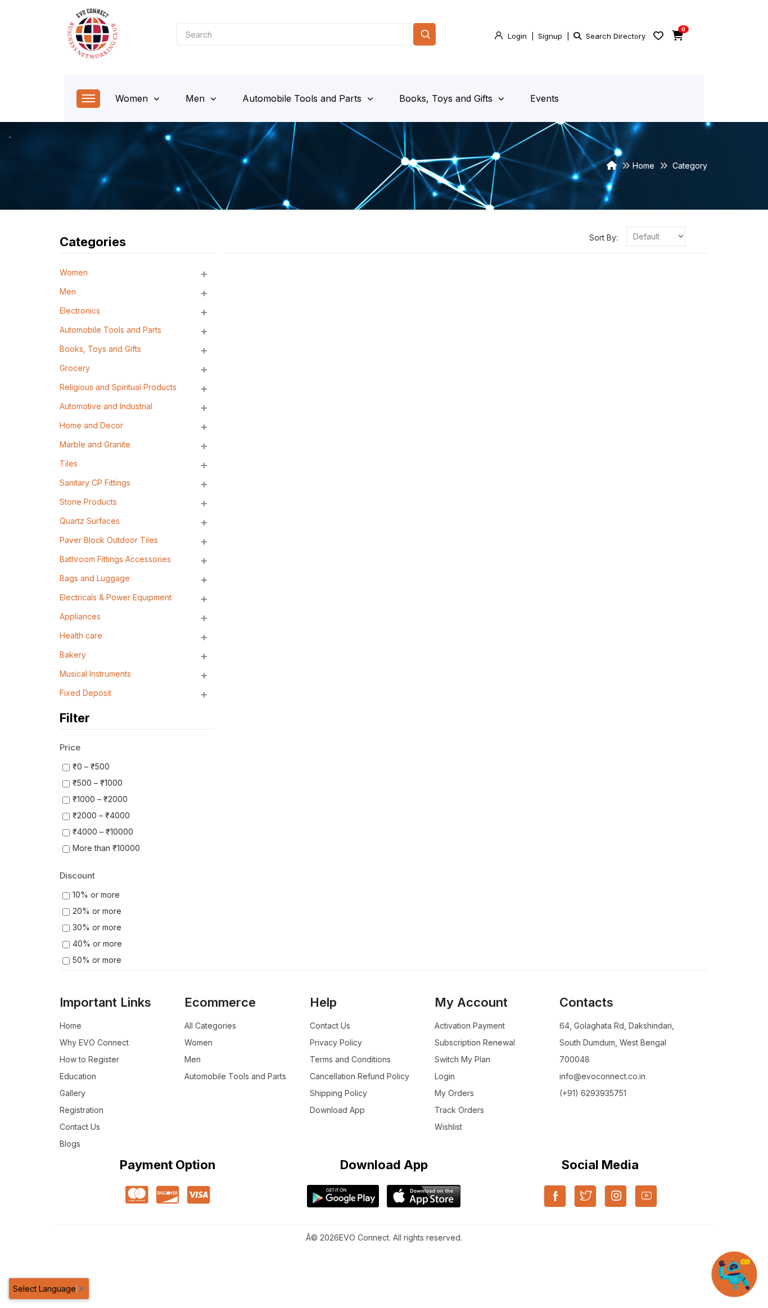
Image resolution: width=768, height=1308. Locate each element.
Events (544, 98)
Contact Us (80, 1127)
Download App (337, 1110)
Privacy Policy (336, 1042)
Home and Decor (91, 425)
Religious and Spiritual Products (118, 387)
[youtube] (646, 1203)
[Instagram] (615, 1203)
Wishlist (448, 1127)
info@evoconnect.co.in (602, 1076)
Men (196, 98)
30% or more (97, 927)
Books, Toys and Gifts (447, 98)
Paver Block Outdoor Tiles (109, 540)
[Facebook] (555, 1203)
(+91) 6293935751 (592, 1093)
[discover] (167, 1195)
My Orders (454, 1093)
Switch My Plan (462, 1059)
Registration (81, 1110)
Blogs (70, 1143)
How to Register (89, 1059)
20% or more (97, 911)
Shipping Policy (338, 1093)
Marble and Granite (95, 444)
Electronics (80, 310)
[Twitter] (585, 1203)
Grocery (75, 368)
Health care (81, 635)
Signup (550, 35)
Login (517, 35)
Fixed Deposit (85, 693)
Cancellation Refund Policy (359, 1076)
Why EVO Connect (94, 1042)
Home (643, 165)
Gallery (72, 1093)
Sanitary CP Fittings (95, 482)
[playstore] (343, 1196)
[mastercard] (136, 1195)
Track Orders (459, 1110)
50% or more (97, 960)
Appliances (80, 616)
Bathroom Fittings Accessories (115, 559)
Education (78, 1076)
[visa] (198, 1195)
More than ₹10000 (106, 848)
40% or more (97, 943)
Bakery (73, 654)
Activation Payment (470, 1025)
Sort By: (603, 237)
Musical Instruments (95, 673)
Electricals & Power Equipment (115, 597)
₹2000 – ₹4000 (101, 815)
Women (133, 98)
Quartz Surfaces (90, 521)
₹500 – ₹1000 (98, 782)
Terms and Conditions (350, 1059)
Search (424, 34)
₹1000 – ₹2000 (100, 799)
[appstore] (423, 1196)
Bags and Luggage (95, 578)
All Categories (210, 1025)
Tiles (69, 463)
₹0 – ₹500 (91, 766)
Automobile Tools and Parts (303, 98)
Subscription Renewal (475, 1042)
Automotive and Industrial (106, 406)
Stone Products (88, 501)
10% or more (96, 894)
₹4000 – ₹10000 (103, 831)
